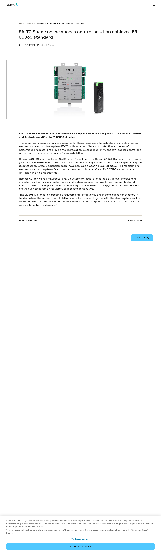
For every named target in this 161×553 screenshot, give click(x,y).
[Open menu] (153, 4)
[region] (80, 534)
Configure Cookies (80, 539)
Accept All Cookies (80, 546)
